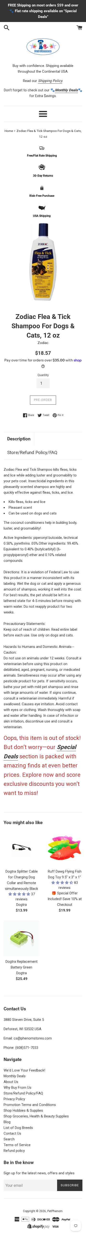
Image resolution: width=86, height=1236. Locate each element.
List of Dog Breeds (18, 1128)
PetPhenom (55, 1211)
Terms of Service (17, 1145)
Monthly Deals (15, 1076)
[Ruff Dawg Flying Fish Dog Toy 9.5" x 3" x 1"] (64, 848)
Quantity (43, 375)
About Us (11, 1082)
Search (9, 1139)
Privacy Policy (14, 1099)
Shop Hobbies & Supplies (23, 1110)
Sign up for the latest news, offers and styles (39, 1173)
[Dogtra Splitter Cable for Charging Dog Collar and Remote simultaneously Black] (21, 848)
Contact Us (12, 1133)
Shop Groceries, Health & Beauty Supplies (36, 1116)
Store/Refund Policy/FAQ (32, 452)
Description (19, 439)
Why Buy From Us (17, 1087)
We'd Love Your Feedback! (24, 1070)
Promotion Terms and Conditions (30, 1105)
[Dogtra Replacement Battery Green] (21, 938)
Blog (7, 1122)
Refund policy (14, 1150)
